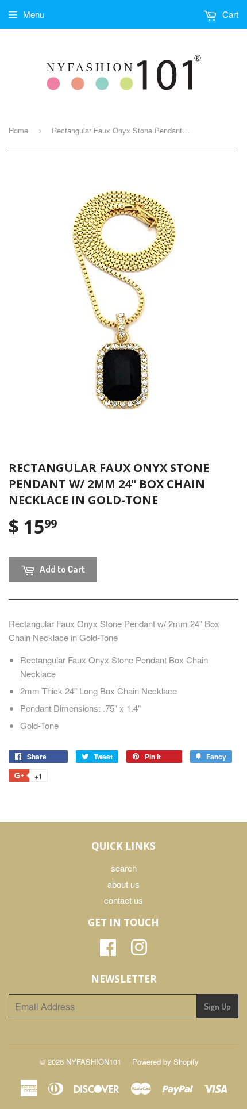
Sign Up (217, 1006)
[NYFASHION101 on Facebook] (108, 951)
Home (18, 130)
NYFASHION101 (93, 1061)
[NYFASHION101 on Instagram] (139, 951)
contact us (123, 900)
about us (123, 884)
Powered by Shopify (165, 1061)
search (124, 868)
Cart (229, 14)
